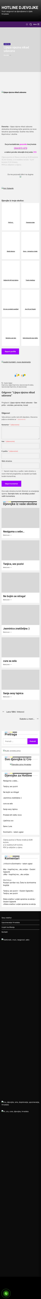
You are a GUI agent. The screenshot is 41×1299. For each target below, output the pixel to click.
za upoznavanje (22, 387)
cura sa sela (10, 660)
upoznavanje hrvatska (26, 385)
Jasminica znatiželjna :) (16, 628)
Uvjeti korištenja (8, 927)
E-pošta (10, 451)
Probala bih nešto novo (12, 815)
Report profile (10, 351)
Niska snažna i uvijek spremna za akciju (20, 904)
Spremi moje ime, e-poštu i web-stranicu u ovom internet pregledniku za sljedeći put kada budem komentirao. (19, 473)
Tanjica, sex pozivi (13, 563)
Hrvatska (7, 44)
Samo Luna (7, 826)
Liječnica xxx (8, 821)
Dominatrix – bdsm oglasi (13, 832)
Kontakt (5, 932)
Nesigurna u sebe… (13, 531)
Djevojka (6, 55)
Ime (8, 441)
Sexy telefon (7, 918)
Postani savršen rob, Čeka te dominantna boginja (19, 884)
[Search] (31, 24)
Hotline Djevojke (20, 7)
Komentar (10, 425)
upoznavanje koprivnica (9, 387)
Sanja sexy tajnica (13, 693)
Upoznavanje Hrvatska (11, 922)
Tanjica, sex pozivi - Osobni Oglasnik (17, 891)
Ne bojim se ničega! (14, 596)
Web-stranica (7, 461)
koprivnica (5, 385)
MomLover (6, 535)
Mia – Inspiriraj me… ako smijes (16, 874)
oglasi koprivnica (14, 385)
